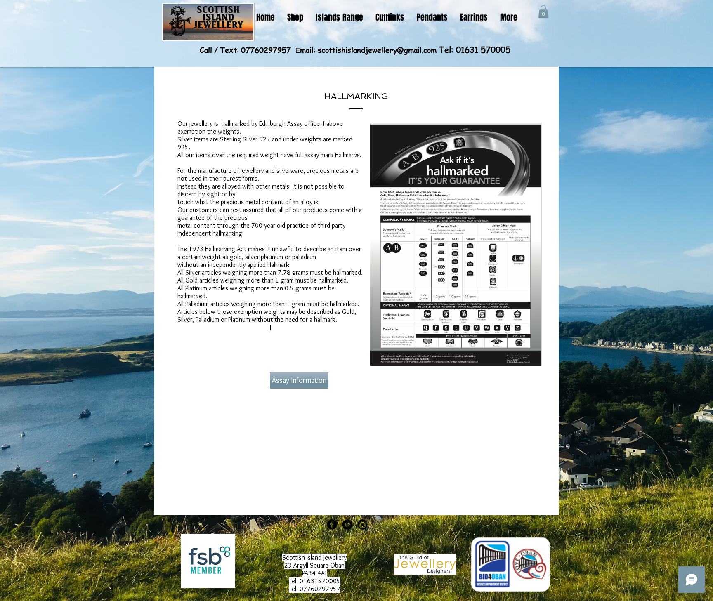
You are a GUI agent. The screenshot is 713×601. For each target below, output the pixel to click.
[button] (543, 11)
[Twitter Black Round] (347, 524)
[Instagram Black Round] (362, 524)
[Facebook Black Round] (332, 524)
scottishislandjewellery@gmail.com (377, 50)
